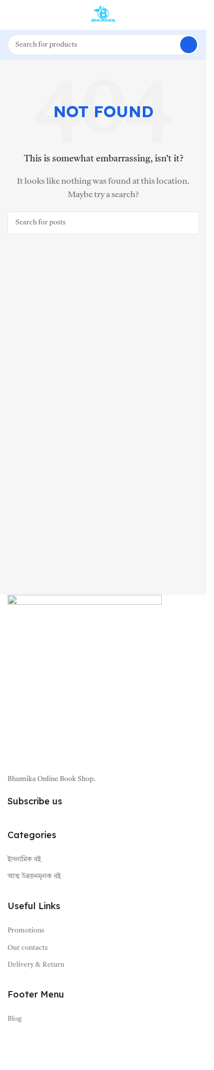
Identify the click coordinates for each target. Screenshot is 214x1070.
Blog (14, 1018)
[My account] (195, 15)
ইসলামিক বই (24, 859)
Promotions (25, 930)
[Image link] (84, 679)
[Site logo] (103, 15)
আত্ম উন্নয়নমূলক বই (34, 876)
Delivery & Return (35, 964)
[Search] (188, 44)
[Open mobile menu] (11, 15)
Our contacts (27, 947)
